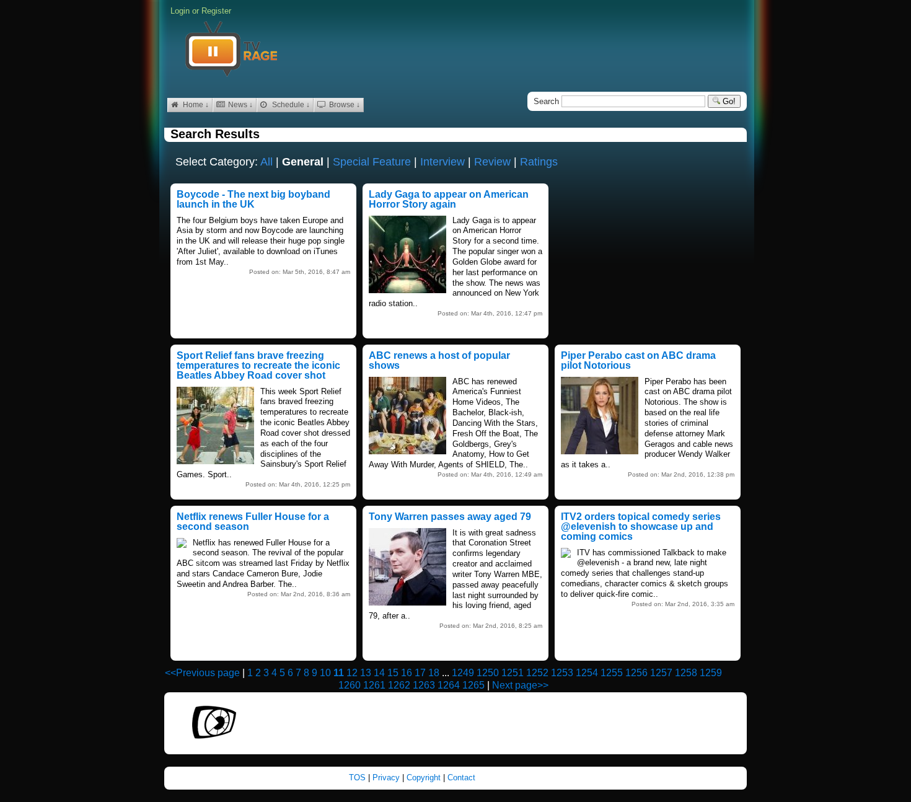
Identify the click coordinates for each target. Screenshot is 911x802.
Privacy (387, 777)
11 (338, 673)
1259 (711, 673)
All (266, 162)
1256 (636, 673)
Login (180, 10)
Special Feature (372, 162)
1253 (562, 673)
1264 (449, 685)
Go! (728, 101)
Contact (461, 777)
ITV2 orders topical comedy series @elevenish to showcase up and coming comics (641, 526)
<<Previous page (202, 673)
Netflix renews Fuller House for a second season (253, 521)
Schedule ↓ (290, 104)
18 (433, 673)
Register (216, 10)
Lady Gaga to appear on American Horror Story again (449, 199)
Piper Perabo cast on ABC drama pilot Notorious (638, 360)
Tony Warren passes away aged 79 (450, 516)
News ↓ (239, 104)
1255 (612, 673)
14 (379, 673)
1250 (488, 673)
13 (365, 673)
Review (492, 162)
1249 (463, 673)
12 (352, 673)
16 (406, 673)
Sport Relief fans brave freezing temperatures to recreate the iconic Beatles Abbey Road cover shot (258, 365)
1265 (473, 685)
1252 (537, 673)
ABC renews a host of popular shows (439, 360)
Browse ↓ (343, 104)
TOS (358, 777)
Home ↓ (195, 104)
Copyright (425, 777)
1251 (512, 673)
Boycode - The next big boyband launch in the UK (253, 199)
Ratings (539, 162)
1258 (686, 673)
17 (420, 673)
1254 (587, 673)
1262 (399, 685)
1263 (424, 685)
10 (325, 673)
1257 (661, 673)
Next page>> (520, 685)
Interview (442, 162)
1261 (374, 685)
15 (392, 673)
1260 (349, 685)
